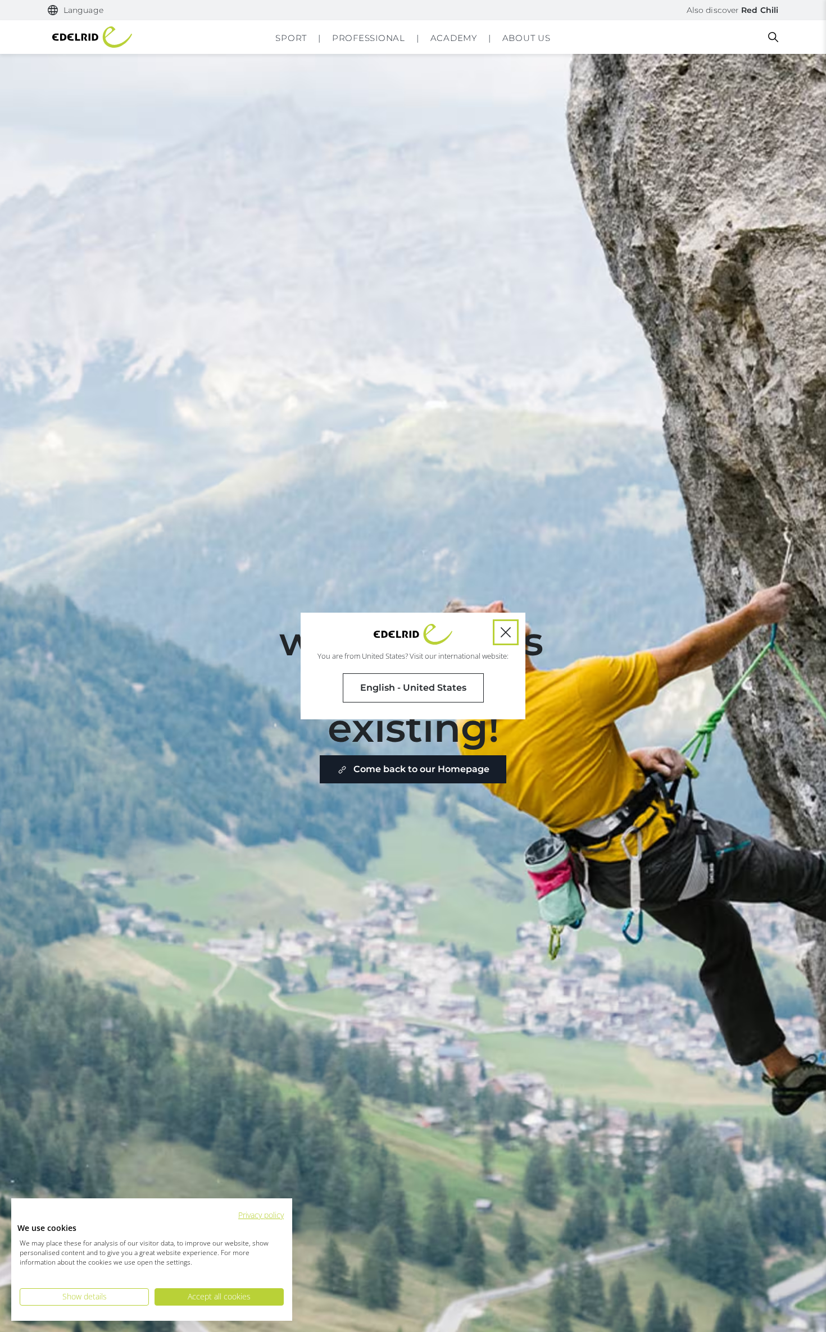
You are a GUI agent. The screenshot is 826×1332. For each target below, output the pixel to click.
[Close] (505, 632)
